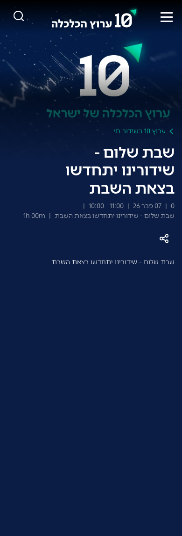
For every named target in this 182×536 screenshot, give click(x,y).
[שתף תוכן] (164, 238)
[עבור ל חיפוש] (18, 17)
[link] (94, 17)
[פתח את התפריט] (167, 17)
